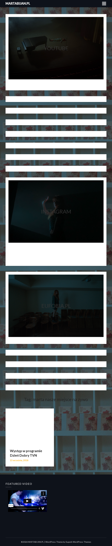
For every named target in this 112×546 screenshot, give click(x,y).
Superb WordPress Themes (78, 542)
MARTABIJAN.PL (18, 3)
